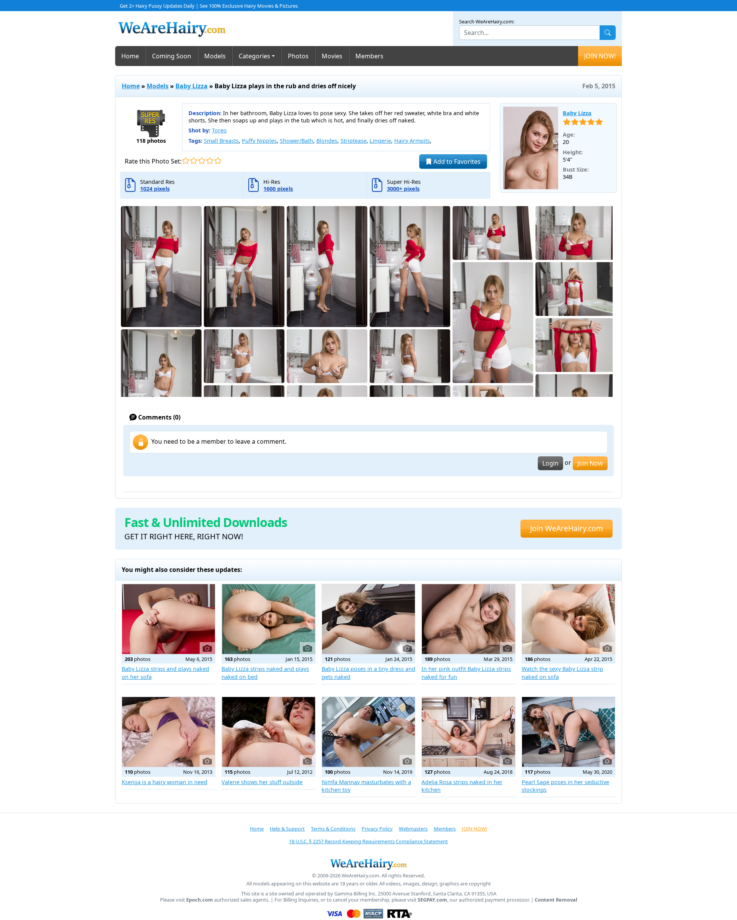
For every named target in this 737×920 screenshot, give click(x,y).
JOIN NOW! (600, 56)
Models (215, 56)
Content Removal (556, 900)
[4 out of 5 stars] (210, 160)
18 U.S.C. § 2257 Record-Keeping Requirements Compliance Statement (368, 841)
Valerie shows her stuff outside (261, 782)
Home (130, 56)
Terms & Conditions (333, 828)
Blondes (326, 140)
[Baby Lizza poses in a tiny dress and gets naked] (368, 619)
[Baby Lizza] (531, 148)
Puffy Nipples (259, 140)
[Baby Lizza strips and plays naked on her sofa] (168, 619)
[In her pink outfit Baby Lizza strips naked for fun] (468, 619)
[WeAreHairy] (368, 864)
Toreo (219, 130)
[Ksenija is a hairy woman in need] (168, 732)
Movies (332, 56)
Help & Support (287, 828)
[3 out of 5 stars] (202, 160)
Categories (254, 56)
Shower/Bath (296, 140)
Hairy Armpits (412, 140)
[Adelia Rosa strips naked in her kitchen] (468, 732)
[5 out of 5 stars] (218, 160)
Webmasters (413, 828)
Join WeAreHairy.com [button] (566, 528)
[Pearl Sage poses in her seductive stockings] (568, 732)
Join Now (590, 463)
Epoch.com (199, 900)
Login (550, 463)
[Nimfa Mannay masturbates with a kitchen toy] (368, 732)
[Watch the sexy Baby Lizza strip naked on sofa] (568, 619)
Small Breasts (221, 140)
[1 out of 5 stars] (186, 160)
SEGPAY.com (432, 900)
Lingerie (380, 140)
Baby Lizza (191, 86)
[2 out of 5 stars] (194, 160)
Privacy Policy (377, 828)
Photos (298, 56)
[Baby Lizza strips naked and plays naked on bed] (268, 619)
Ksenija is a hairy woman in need (164, 782)
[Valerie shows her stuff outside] (268, 732)
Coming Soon (171, 56)
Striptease (353, 140)
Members (369, 56)
